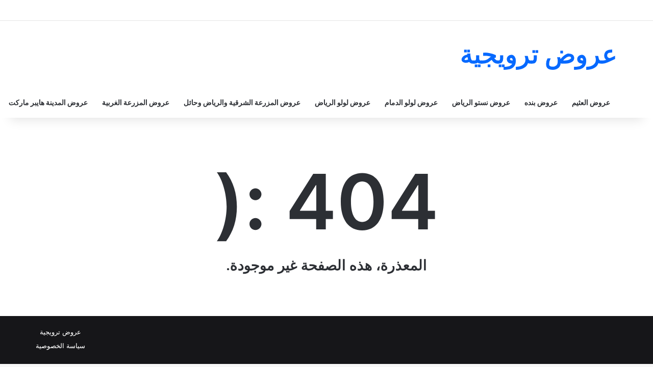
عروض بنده (541, 102)
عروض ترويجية (60, 332)
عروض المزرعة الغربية (135, 102)
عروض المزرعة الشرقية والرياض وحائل (242, 102)
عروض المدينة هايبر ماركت (48, 102)
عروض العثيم (591, 102)
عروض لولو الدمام (411, 102)
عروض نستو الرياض (481, 102)
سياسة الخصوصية (60, 346)
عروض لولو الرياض (342, 102)
